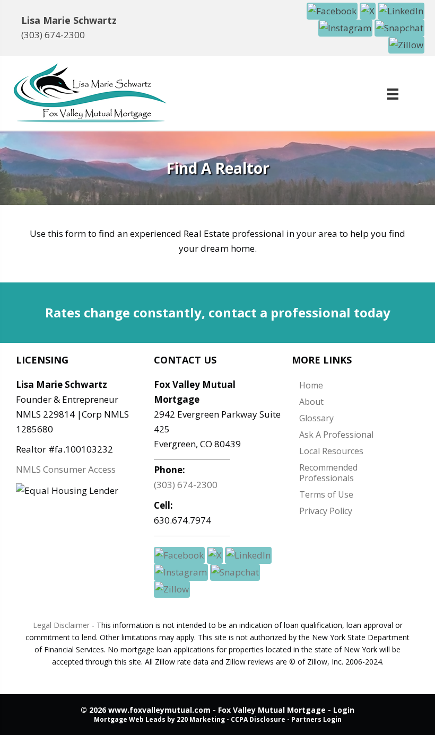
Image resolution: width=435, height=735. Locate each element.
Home (311, 385)
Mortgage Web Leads (130, 719)
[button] (333, 10)
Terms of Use (326, 494)
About (311, 402)
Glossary (316, 418)
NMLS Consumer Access (66, 469)
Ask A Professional (336, 434)
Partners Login (316, 719)
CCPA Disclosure (258, 719)
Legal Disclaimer (61, 625)
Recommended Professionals (328, 473)
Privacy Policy (325, 511)
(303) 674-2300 (53, 35)
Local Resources (331, 451)
